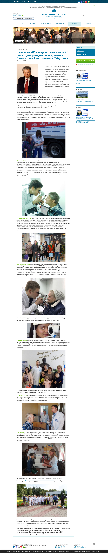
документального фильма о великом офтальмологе (39, 480)
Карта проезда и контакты (86, 64)
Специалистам (61, 23)
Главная (19, 49)
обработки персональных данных (90, 551)
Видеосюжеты (81, 54)
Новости (74, 23)
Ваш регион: (15, 13)
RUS (94, 5)
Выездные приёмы (47, 23)
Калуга (17, 15)
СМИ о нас (80, 51)
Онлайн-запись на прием (85, 60)
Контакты (88, 23)
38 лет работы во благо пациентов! (84, 101)
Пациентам (33, 23)
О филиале (20, 23)
